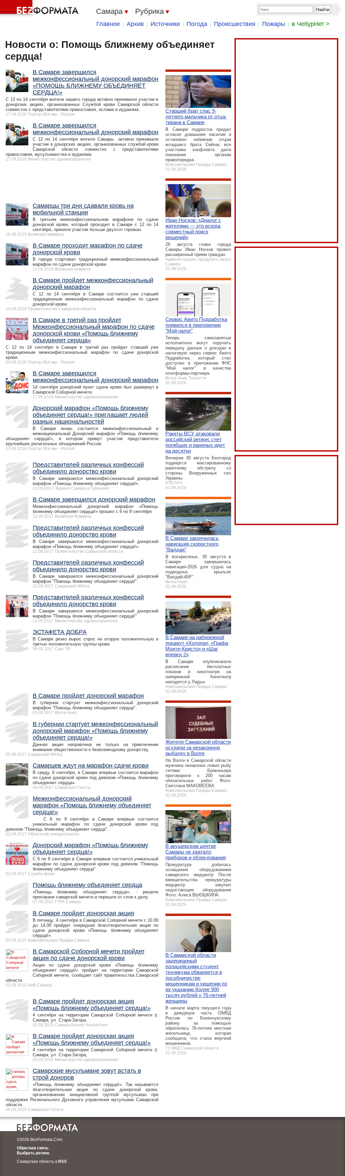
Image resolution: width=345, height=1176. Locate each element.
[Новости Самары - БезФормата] (40, 8)
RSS (62, 1161)
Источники (165, 24)
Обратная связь (33, 1148)
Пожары (273, 24)
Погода (197, 24)
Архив (135, 24)
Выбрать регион (33, 1153)
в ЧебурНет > (311, 24)
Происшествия (234, 24)
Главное (108, 24)
